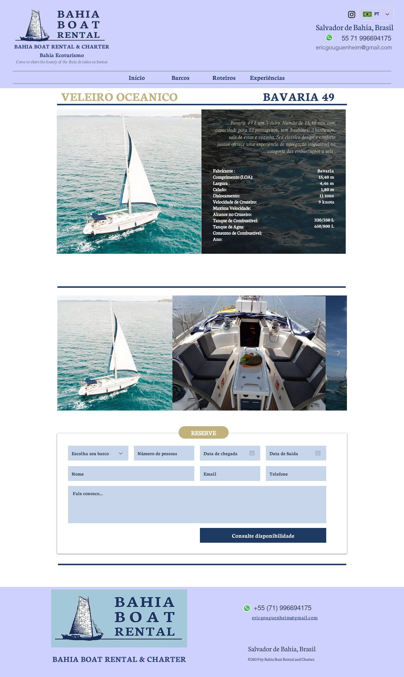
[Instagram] (351, 14)
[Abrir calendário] (252, 453)
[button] (180, 77)
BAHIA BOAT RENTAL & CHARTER (61, 46)
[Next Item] (338, 353)
